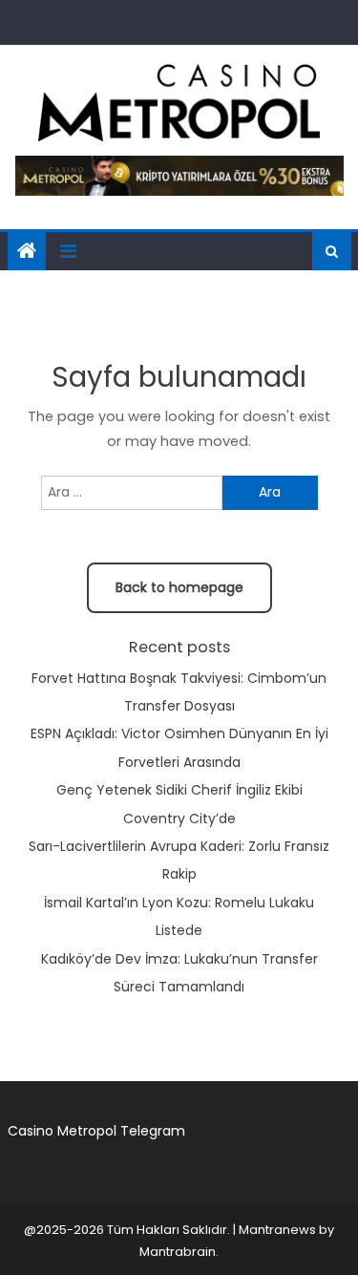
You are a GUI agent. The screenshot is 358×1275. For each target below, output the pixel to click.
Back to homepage (179, 587)
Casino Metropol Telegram (96, 1130)
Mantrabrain (177, 1252)
